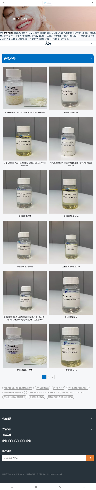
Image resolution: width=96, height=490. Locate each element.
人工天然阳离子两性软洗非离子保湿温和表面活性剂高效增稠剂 (25, 164)
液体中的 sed (58, 388)
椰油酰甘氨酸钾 (25, 216)
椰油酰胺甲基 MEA (71, 216)
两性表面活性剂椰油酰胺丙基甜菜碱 (18, 388)
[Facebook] (10, 441)
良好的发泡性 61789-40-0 (72, 392)
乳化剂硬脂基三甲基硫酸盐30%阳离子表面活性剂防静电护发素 (71, 164)
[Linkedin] (4, 441)
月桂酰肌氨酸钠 (71, 317)
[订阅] (90, 458)
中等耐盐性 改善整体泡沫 (78, 388)
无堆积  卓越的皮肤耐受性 (14, 397)
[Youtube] (22, 441)
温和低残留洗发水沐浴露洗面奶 (60, 397)
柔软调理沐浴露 (42, 388)
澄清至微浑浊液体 (37, 397)
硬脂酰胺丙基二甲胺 (25, 370)
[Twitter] (16, 441)
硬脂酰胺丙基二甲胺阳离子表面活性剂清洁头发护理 (25, 112)
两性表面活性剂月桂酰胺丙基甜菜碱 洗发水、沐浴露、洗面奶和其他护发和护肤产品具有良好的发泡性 (25, 318)
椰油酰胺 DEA (71, 370)
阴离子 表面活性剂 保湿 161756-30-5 (42, 392)
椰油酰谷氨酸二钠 (71, 112)
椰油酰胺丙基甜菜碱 (25, 266)
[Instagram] (28, 441)
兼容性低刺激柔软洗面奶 (13, 392)
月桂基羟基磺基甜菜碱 (71, 266)
